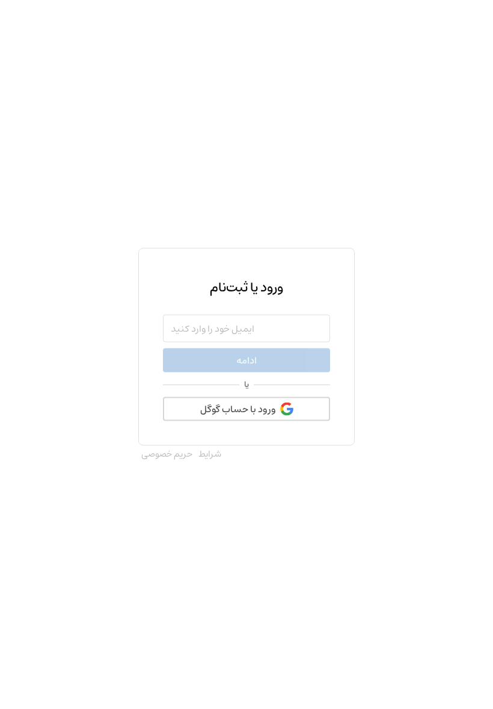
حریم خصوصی (166, 453)
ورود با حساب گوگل (238, 409)
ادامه (246, 360)
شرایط (209, 453)
